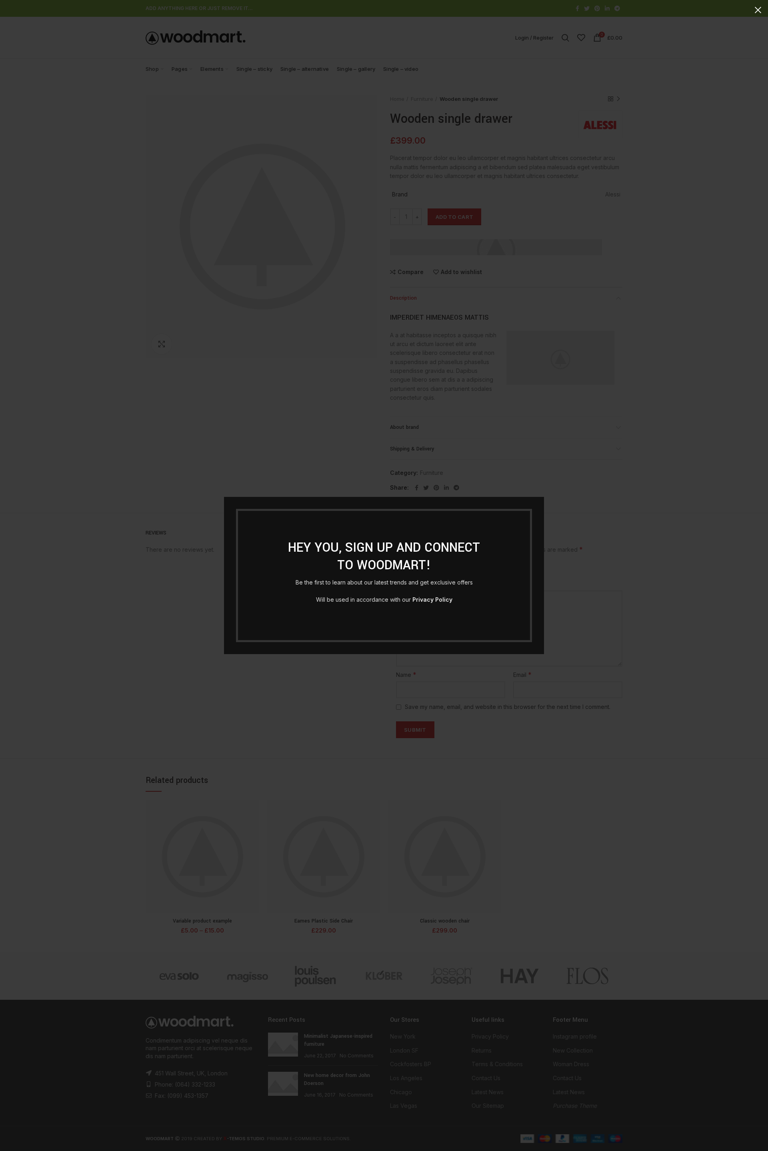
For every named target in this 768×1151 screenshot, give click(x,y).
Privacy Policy (432, 599)
